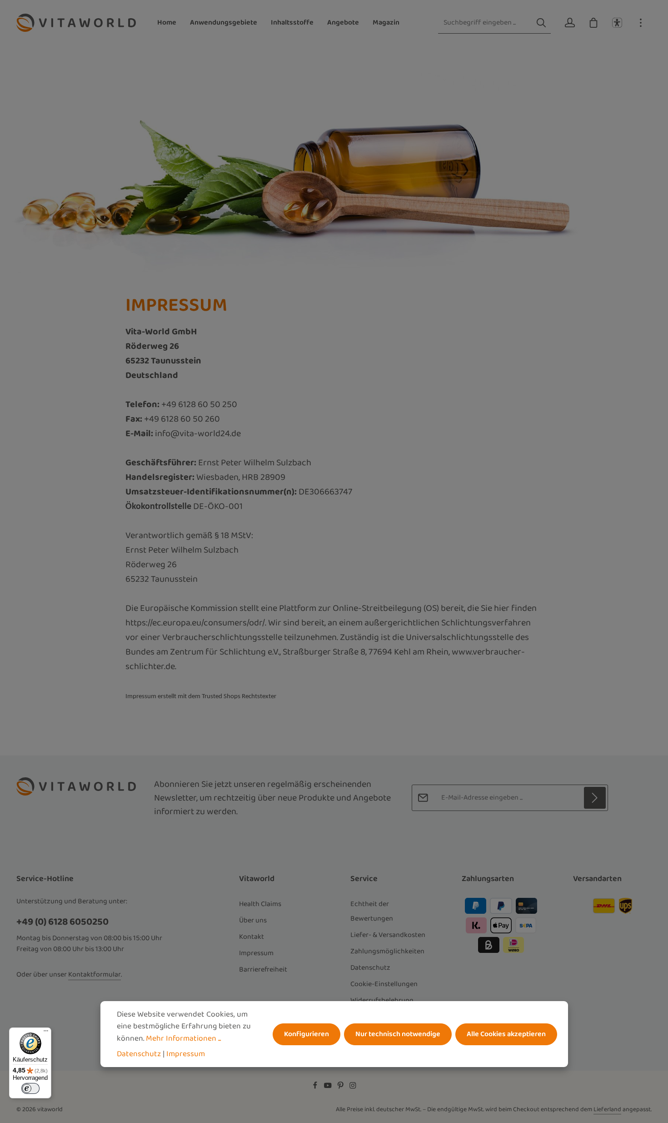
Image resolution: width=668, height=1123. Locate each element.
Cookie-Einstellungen (384, 984)
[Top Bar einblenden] (641, 23)
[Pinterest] (341, 1087)
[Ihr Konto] (570, 23)
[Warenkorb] (593, 23)
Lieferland (607, 1109)
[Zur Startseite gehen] (76, 23)
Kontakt (251, 936)
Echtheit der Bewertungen (371, 911)
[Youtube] (328, 1087)
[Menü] (45, 1032)
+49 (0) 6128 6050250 (62, 921)
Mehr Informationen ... (183, 1038)
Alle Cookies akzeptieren (506, 1033)
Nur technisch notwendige (397, 1033)
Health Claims (260, 904)
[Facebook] (315, 1087)
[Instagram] (353, 1087)
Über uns (253, 920)
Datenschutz (370, 967)
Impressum (256, 953)
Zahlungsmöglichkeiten (387, 951)
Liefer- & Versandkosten (387, 935)
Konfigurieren (306, 1033)
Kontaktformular (94, 974)
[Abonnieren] (595, 798)
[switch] (30, 1088)
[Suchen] (541, 23)
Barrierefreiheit (263, 969)
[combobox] (485, 23)
